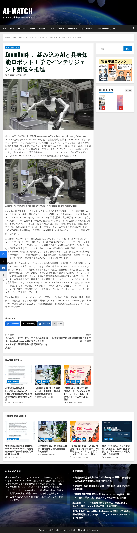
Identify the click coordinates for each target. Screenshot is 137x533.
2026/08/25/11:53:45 (74, 402)
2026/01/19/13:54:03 (18, 75)
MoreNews (78, 530)
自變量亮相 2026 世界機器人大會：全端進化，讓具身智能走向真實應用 (48, 375)
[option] (106, 103)
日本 (52, 28)
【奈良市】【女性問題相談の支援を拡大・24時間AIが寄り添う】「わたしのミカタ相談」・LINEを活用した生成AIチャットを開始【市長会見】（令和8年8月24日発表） (120, 102)
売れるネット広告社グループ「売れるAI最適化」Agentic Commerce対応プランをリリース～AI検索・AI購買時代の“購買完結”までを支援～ (26, 341)
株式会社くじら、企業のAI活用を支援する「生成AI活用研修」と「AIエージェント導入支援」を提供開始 (117, 431)
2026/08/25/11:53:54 (45, 397)
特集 (12, 28)
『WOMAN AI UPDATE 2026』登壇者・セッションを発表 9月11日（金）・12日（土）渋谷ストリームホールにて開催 (77, 375)
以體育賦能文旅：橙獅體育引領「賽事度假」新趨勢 (71, 338)
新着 (7, 47)
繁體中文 (15, 382)
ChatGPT (22, 28)
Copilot (43, 28)
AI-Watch (18, 10)
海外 (60, 28)
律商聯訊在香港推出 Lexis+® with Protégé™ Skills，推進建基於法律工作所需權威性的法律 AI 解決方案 (18, 375)
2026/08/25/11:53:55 (15, 402)
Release (71, 28)
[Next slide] (130, 90)
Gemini (32, 28)
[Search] (133, 28)
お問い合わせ (86, 28)
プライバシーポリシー (105, 28)
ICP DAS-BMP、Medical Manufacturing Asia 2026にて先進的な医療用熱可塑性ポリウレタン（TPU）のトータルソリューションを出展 (101, 514)
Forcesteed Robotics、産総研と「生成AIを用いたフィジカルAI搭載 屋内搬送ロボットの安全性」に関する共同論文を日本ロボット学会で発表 (102, 102)
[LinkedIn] (3, 267)
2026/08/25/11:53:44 (112, 457)
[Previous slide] (126, 90)
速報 (78, 382)
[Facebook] (3, 254)
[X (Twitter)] (3, 261)
